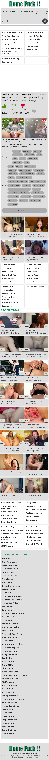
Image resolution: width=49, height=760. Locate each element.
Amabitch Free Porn (12, 634)
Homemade (29, 155)
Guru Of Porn (8, 665)
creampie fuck (25, 170)
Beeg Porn (7, 620)
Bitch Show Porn (10, 672)
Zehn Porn (7, 713)
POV (14, 159)
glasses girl (39, 185)
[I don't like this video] (23, 106)
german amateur (24, 178)
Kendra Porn (8, 723)
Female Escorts (9, 576)
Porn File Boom (9, 689)
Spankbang (7, 610)
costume (12, 170)
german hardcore (37, 181)
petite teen (26, 196)
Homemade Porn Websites (15, 675)
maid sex (36, 189)
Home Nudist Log (10, 706)
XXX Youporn (8, 682)
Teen (26, 162)
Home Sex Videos (10, 603)
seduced (23, 200)
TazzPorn (7, 593)
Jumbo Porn (8, 658)
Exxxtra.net (7, 607)
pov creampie (37, 193)
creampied (39, 170)
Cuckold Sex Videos (12, 600)
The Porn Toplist (10, 648)
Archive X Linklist (10, 637)
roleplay (12, 200)
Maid (39, 155)
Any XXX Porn (8, 661)
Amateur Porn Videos (12, 644)
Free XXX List (8, 589)
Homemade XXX (10, 569)
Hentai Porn (8, 733)
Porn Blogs (7, 579)
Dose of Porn (8, 716)
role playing (39, 196)
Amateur (26, 151)
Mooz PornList (9, 631)
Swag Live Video (10, 565)
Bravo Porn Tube (10, 627)
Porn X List (7, 641)
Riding (22, 159)
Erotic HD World (10, 624)
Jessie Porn (7, 709)
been (11, 166)
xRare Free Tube (10, 679)
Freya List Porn (9, 720)
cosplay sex (30, 166)
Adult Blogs (8, 582)
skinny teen (35, 200)
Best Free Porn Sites (12, 596)
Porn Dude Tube (10, 617)
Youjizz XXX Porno (35, 287)
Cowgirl (37, 151)
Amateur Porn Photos (13, 699)
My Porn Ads (8, 572)
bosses (19, 166)
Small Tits (17, 162)
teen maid (13, 204)
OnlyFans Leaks (10, 562)
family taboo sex (27, 174)
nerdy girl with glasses (18, 193)
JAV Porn (38, 13)
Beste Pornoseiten (11, 586)
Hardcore (17, 155)
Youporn (6, 559)
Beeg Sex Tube (9, 655)
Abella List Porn (10, 651)
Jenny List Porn (9, 730)
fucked (41, 174)
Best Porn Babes (10, 685)
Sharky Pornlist (9, 703)
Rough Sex (33, 159)
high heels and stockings (19, 189)
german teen (14, 185)
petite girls (13, 196)
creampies (13, 174)
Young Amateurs (10, 696)
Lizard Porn (7, 668)
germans (26, 185)
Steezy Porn (8, 727)
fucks (11, 178)
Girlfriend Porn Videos (13, 613)
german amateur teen (18, 181)
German (16, 151)
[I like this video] (4, 106)
